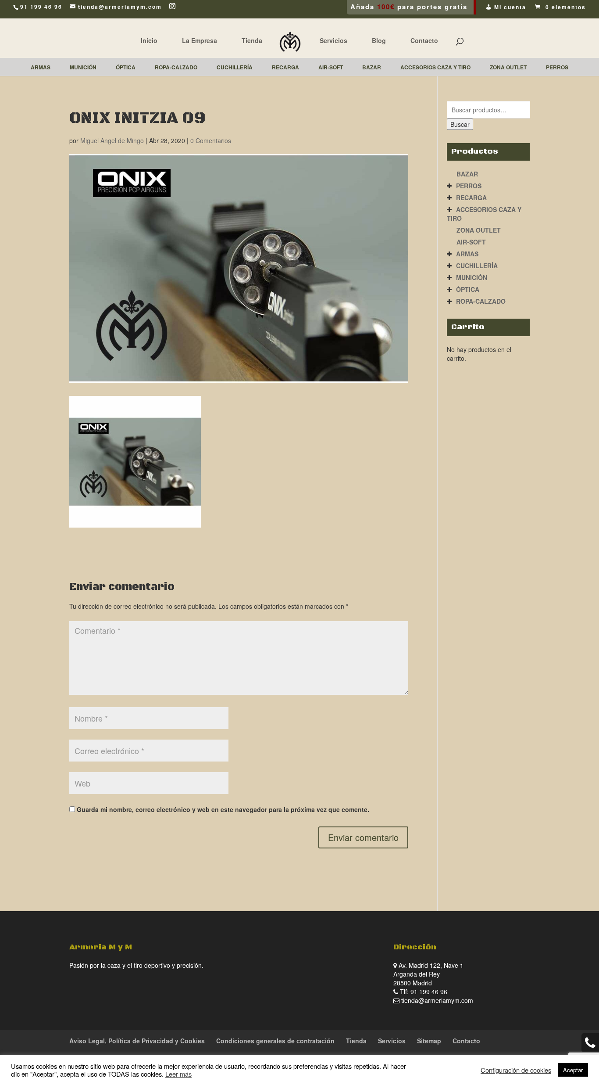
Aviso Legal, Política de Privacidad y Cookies (137, 1040)
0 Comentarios (210, 140)
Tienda (252, 40)
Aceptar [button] (573, 1070)
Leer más (178, 1073)
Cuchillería (477, 265)
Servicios (333, 40)
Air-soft (471, 241)
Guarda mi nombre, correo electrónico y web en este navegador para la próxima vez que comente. (223, 809)
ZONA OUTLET (478, 230)
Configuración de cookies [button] (516, 1070)
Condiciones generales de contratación (275, 1040)
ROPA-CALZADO (481, 301)
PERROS (468, 185)
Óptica (467, 289)
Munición (471, 277)
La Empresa (199, 40)
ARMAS (467, 253)
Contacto (424, 40)
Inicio (149, 40)
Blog (379, 40)
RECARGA (471, 197)
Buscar (460, 124)
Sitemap (429, 1040)
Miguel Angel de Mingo (112, 140)
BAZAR (467, 173)
